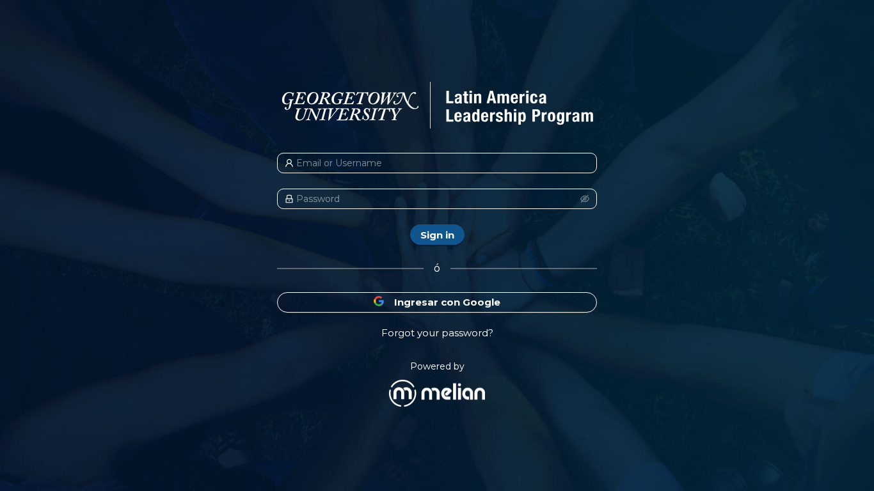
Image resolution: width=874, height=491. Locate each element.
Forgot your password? (437, 333)
